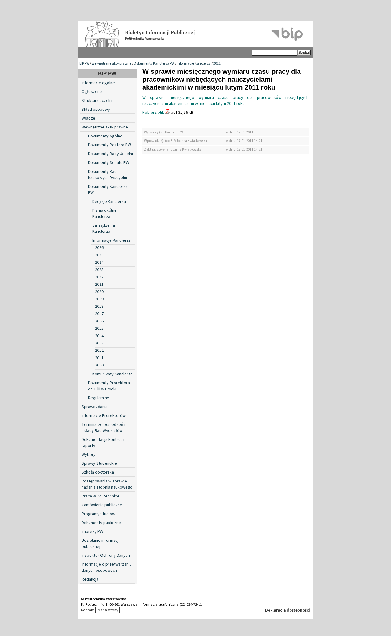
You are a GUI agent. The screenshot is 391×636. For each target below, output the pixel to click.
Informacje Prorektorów (104, 416)
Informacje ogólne (98, 83)
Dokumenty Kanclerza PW (154, 63)
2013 (99, 343)
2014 (99, 336)
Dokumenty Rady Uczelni (110, 154)
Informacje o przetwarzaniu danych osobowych (107, 567)
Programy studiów (98, 514)
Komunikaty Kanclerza (112, 374)
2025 (99, 255)
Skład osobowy (96, 109)
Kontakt (87, 610)
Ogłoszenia (92, 92)
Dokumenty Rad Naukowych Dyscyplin (107, 175)
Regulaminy (98, 398)
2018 (99, 306)
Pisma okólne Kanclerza (104, 213)
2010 (99, 365)
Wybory (89, 455)
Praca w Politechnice (100, 496)
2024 (99, 262)
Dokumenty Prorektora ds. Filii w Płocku (109, 386)
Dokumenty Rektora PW (109, 145)
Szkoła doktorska (98, 472)
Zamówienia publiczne (102, 505)
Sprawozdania (95, 407)
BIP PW (84, 63)
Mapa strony (108, 610)
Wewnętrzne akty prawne (111, 63)
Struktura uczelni (97, 101)
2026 (99, 248)
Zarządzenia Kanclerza (103, 228)
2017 (99, 314)
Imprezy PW (92, 532)
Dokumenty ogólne (105, 136)
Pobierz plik (153, 113)
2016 (99, 321)
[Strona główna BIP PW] (195, 34)
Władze (88, 118)
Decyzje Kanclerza (109, 202)
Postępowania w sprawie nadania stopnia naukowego (107, 484)
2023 (99, 270)
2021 (99, 284)
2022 (99, 277)
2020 (99, 292)
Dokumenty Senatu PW (108, 163)
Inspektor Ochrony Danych (106, 555)
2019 (99, 299)
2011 (217, 63)
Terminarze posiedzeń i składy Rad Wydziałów (103, 428)
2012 (99, 351)
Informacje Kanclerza (194, 63)
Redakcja (90, 579)
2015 (99, 328)
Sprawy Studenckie (99, 463)
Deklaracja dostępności (287, 610)
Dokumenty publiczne (101, 523)
